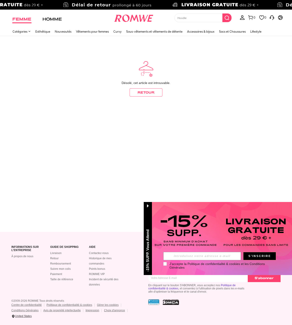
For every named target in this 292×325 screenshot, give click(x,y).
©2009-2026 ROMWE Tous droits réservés (37, 300)
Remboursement (60, 263)
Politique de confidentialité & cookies (69, 305)
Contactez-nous (99, 253)
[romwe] (133, 17)
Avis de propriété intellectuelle (62, 310)
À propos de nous (22, 256)
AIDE (92, 247)
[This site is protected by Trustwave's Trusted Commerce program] (153, 302)
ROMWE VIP (97, 274)
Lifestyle (255, 31)
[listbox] (242, 17)
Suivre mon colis (60, 268)
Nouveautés (63, 31)
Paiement (56, 274)
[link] (146, 5)
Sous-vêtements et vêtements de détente (154, 31)
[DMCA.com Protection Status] (171, 302)
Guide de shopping (64, 247)
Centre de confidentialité (26, 305)
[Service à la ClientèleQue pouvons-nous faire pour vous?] (272, 17)
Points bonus (97, 268)
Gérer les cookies (108, 305)
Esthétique (42, 31)
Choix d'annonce (114, 310)
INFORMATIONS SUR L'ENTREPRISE (25, 249)
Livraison (56, 253)
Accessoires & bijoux (200, 31)
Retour (54, 258)
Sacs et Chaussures (232, 31)
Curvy (117, 31)
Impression (92, 310)
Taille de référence (61, 279)
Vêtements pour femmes (92, 31)
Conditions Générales (25, 310)
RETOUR (146, 92)
